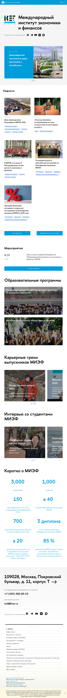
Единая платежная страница (14, 666)
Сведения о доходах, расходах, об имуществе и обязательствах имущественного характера (32, 658)
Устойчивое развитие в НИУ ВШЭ (15, 637)
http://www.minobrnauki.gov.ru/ (15, 678)
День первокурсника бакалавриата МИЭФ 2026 (15, 121)
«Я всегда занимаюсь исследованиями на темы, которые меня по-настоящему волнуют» (46, 123)
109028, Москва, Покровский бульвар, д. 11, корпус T (32, 579)
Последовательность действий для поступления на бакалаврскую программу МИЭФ (47, 164)
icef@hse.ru (11, 603)
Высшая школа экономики (12, 2)
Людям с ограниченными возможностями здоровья (20, 663)
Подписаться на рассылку (49, 233)
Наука (36, 131)
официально (48, 172)
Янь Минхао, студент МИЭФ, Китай (21, 441)
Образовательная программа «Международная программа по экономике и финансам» (47, 174)
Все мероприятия (33, 268)
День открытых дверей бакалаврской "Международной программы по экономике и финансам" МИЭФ (44, 256)
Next (61, 80)
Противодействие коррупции (14, 655)
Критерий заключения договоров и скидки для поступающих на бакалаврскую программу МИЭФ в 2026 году (16, 209)
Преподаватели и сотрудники (14, 640)
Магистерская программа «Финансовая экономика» (30, 320)
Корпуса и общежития (12, 643)
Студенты (24, 129)
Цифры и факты (10, 632)
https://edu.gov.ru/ (11, 681)
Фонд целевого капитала (13, 652)
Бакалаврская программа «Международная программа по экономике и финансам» (31, 291)
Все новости (17, 233)
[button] (30, 627)
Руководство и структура (13, 635)
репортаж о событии (17, 132)
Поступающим (39, 172)
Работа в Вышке (10, 669)
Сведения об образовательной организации (18, 661)
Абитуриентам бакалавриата (12, 129)
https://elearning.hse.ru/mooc (14, 684)
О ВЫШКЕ (9, 629)
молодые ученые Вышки (46, 131)
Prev (5, 80)
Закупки (8, 646)
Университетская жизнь (11, 126)
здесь (41, 692)
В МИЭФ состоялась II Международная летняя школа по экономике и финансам (14, 166)
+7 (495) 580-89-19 (16, 594)
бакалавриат (57, 172)
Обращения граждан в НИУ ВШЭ (15, 649)
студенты (7, 132)
